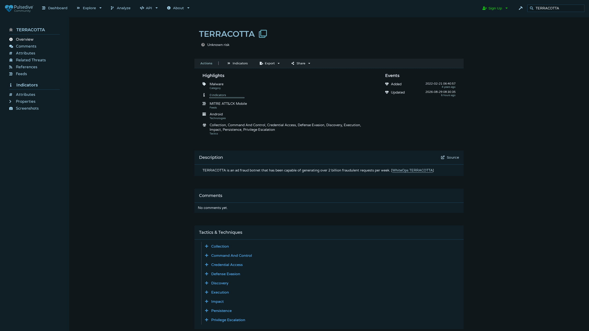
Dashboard (57, 8)
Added (396, 84)
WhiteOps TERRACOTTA (412, 170)
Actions (206, 63)
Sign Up (495, 8)
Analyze (123, 8)
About (178, 8)
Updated (398, 92)
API (149, 8)
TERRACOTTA (30, 29)
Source (453, 157)
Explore (89, 8)
